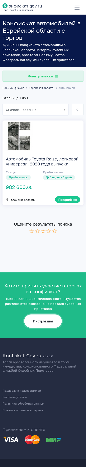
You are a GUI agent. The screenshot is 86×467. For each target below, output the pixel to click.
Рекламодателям (15, 397)
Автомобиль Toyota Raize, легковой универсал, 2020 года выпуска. (42, 161)
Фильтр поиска (40, 76)
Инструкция (43, 321)
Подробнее (67, 199)
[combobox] (36, 110)
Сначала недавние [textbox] (21, 110)
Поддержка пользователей (22, 390)
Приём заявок (53, 172)
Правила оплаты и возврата (23, 410)
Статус (11, 172)
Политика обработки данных (23, 403)
